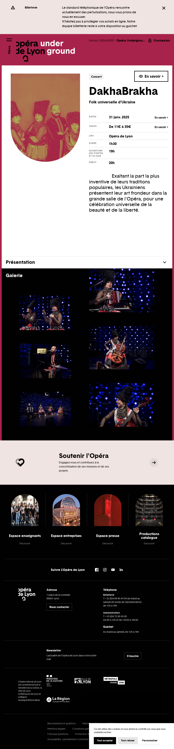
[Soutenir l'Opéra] (154, 462)
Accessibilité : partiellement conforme (67, 739)
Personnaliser (150, 740)
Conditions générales (83, 728)
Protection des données (88, 734)
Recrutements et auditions (61, 723)
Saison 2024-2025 (102, 40)
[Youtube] (113, 570)
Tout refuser (128, 740)
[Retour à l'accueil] (45, 48)
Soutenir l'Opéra (84, 455)
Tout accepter (105, 740)
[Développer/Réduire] (164, 262)
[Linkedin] (121, 570)
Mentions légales (56, 728)
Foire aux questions (57, 734)
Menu (9, 50)
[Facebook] (97, 570)
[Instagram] (105, 570)
